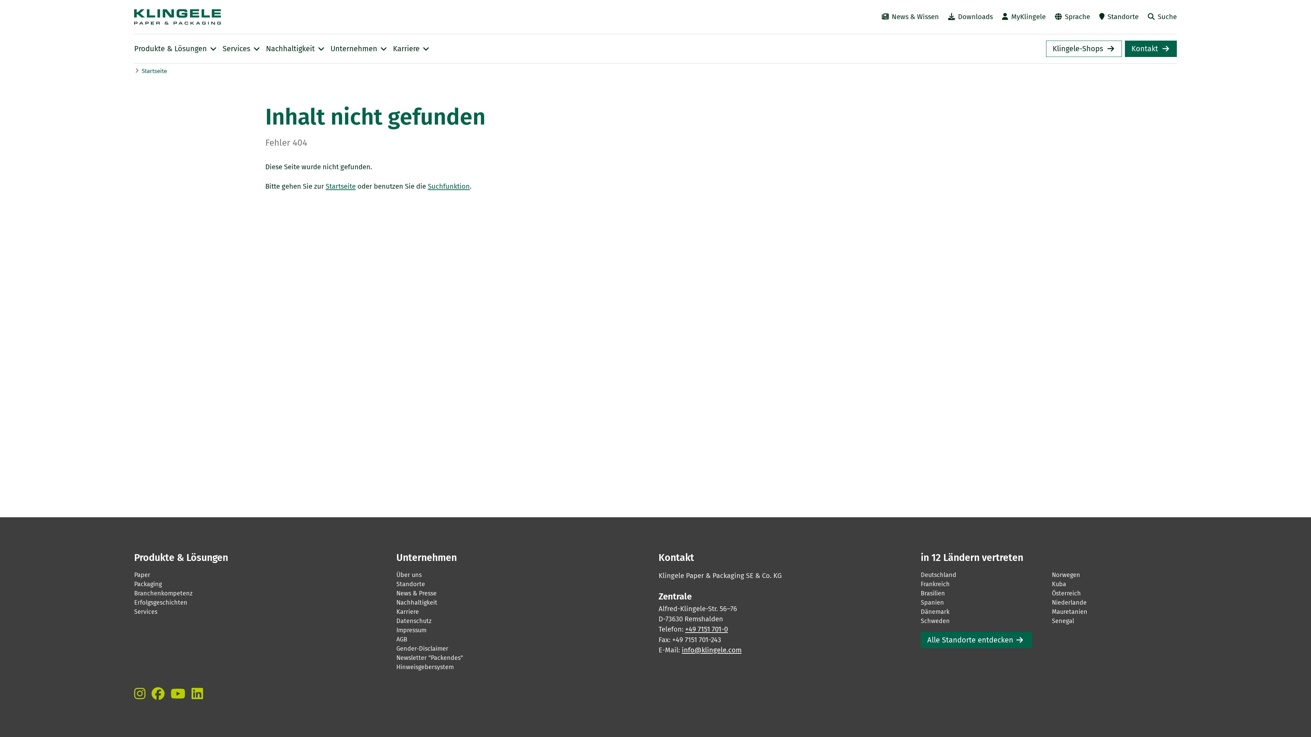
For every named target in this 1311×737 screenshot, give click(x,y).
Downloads (975, 17)
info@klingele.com (712, 650)
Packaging (148, 584)
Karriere (407, 612)
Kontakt (1144, 48)
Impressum (411, 630)
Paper (142, 575)
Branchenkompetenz (163, 593)
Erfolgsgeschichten (160, 602)
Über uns (409, 575)
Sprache (1077, 17)
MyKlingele (1028, 17)
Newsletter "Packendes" (429, 658)
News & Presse (416, 593)
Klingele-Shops (1078, 48)
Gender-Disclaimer (422, 648)
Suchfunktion (449, 186)
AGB (401, 639)
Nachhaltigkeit (416, 602)
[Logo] (295, 17)
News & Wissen (915, 17)
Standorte (1123, 17)
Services (145, 612)
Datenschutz (414, 621)
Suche (1167, 17)
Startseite (154, 71)
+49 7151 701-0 (706, 629)
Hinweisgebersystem (425, 667)
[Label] (139, 693)
